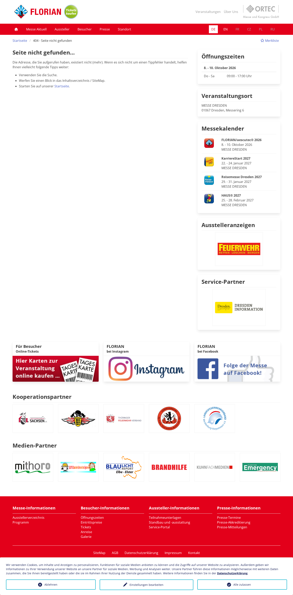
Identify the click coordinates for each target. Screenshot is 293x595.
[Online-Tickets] (71, 12)
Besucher (85, 29)
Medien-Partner (35, 445)
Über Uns (231, 12)
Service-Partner (223, 281)
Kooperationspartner (42, 396)
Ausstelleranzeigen (228, 225)
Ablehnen (50, 584)
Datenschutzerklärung (141, 553)
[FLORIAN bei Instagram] (146, 368)
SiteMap (99, 553)
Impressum (173, 553)
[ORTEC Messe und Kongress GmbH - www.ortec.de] (260, 11)
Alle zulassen (242, 584)
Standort (124, 29)
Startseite (20, 40)
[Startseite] (16, 29)
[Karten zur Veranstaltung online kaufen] (56, 368)
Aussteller (62, 29)
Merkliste (271, 40)
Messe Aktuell (36, 29)
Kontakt (194, 553)
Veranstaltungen (208, 12)
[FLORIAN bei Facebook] (237, 368)
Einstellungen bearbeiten (146, 585)
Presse (105, 29)
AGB (115, 553)
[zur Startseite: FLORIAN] (38, 11)
